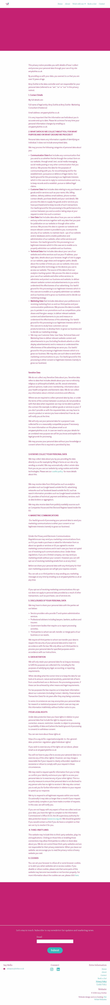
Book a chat (92, 4)
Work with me (78, 4)
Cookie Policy (101, 985)
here (77, 875)
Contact (102, 4)
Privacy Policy (101, 982)
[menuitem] (59, 4)
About (67, 4)
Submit (55, 950)
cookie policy (57, 471)
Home (60, 4)
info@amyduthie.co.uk (15, 969)
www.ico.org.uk (54, 819)
